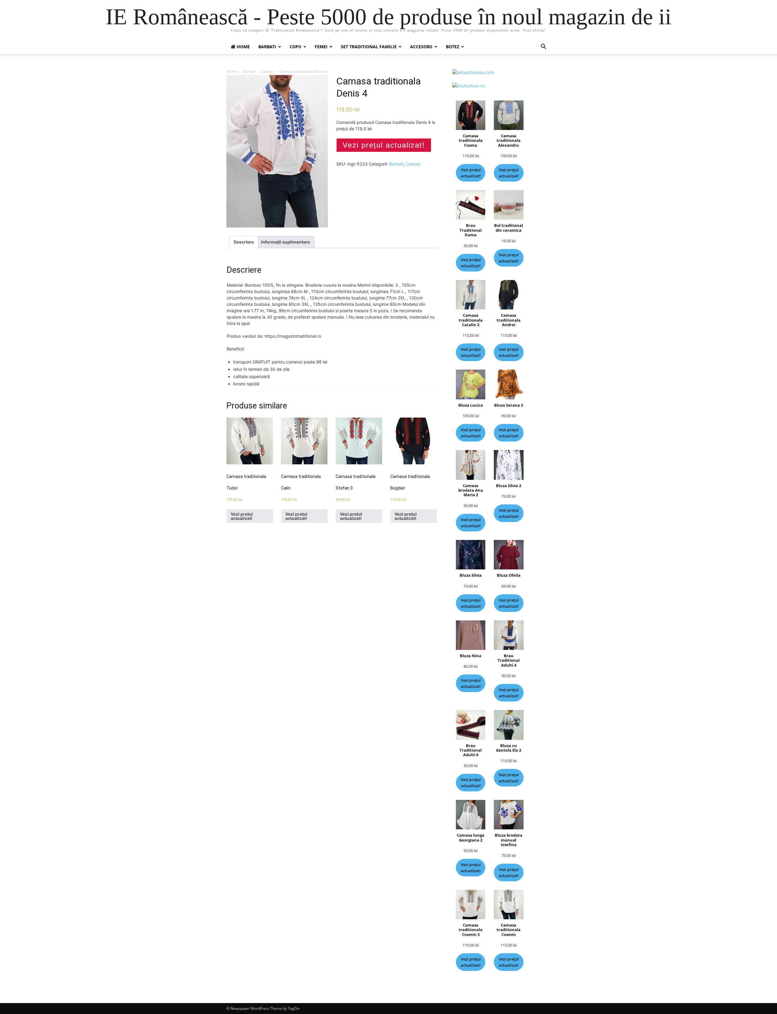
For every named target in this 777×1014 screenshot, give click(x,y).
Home (231, 71)
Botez (452, 47)
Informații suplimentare (285, 241)
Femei (321, 47)
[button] (543, 47)
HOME (243, 47)
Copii (295, 47)
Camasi (267, 71)
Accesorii (421, 47)
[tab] (243, 242)
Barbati (267, 47)
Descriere (244, 241)
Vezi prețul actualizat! (384, 145)
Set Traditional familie (369, 47)
